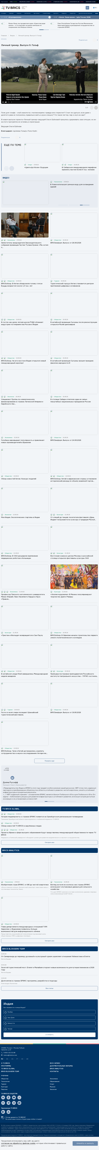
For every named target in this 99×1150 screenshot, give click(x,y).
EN (7, 1059)
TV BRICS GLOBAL (8, 1068)
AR (27, 1059)
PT (17, 1059)
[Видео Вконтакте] (14, 1103)
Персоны (4, 1089)
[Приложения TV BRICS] (3, 1112)
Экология (53, 1089)
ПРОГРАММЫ (6, 1066)
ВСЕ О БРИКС (55, 1063)
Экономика (54, 1078)
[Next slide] (11, 168)
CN (12, 1059)
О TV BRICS (5, 1063)
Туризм (3, 1084)
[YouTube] (14, 1097)
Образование (54, 1081)
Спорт (52, 1084)
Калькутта (11, 1023)
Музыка (52, 1087)
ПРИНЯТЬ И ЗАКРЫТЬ (85, 1143)
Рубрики (4, 1075)
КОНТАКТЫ (54, 1071)
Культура (4, 1087)
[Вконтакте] (3, 1097)
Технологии (5, 1081)
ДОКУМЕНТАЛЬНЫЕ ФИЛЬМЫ (61, 1066)
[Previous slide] (92, 108)
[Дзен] (19, 1097)
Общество (4, 1078)
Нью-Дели (11, 1017)
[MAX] (19, 1103)
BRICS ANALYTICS (56, 1068)
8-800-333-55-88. (65, 1128)
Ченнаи (10, 1028)
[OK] (8, 1097)
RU (2, 1059)
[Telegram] (8, 1103)
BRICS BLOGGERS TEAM (10, 1071)
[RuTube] (3, 1103)
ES (22, 1059)
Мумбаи (10, 1012)
